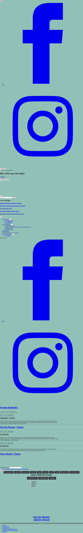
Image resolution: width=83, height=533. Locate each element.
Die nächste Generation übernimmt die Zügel (12, 214)
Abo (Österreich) (8, 221)
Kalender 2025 (25, 472)
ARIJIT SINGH (41, 519)
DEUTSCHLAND (32, 478)
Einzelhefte (33, 472)
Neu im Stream (7, 427)
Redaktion (5, 531)
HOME (4, 525)
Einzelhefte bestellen (9, 229)
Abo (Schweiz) (8, 223)
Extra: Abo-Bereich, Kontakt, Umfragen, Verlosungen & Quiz (18, 227)
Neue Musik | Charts (10, 454)
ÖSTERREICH (43, 478)
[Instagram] (43, 166)
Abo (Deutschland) (9, 220)
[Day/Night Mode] (2, 169)
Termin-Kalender (6, 231)
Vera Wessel (2, 176)
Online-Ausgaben (8, 228)
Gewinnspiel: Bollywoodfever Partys (9, 211)
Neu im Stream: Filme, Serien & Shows (11, 232)
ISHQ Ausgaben (6, 527)
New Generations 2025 (6, 208)
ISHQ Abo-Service (64, 472)
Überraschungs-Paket (8, 472)
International (7, 235)
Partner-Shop (17, 472)
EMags (39, 472)
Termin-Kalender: (9, 407)
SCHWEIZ (52, 478)
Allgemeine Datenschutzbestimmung (10, 530)
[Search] (5, 169)
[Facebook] (43, 83)
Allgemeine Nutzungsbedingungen (10, 529)
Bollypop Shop (6, 230)
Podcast (51, 472)
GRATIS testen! (6, 219)
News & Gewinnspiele (7, 234)
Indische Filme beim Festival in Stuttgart (11, 203)
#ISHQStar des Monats (10, 225)
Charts (20, 427)
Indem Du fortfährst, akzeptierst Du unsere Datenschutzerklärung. (15, 469)
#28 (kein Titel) (6, 526)
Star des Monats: (41, 517)
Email (57, 472)
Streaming (45, 472)
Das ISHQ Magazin (7, 224)
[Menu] (1, 1)
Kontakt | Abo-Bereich (74, 472)
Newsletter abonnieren (4, 467)
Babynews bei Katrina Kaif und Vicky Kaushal (12, 206)
